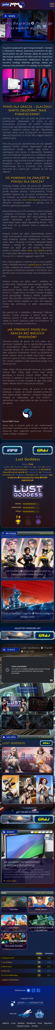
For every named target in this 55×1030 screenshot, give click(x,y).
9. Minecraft (5, 971)
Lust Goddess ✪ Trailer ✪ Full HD (37, 649)
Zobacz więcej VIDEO (28, 691)
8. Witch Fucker (6, 966)
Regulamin (48, 1023)
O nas (13, 1023)
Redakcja (21, 1023)
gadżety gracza (35, 264)
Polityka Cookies (23, 1026)
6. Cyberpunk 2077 (7, 958)
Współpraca (31, 1023)
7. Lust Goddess (6, 962)
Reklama (5, 1023)
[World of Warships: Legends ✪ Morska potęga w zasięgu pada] (27, 619)
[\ (32, 832)
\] (50, 832)
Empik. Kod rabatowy (36, 250)
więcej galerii (46, 737)
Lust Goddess (28, 459)
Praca (40, 1023)
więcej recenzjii (46, 533)
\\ (35, 832)
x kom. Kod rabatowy (30, 200)
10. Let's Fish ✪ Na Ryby (9, 975)
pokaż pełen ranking (44, 893)
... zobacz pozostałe (9, 980)
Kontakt (35, 1026)
